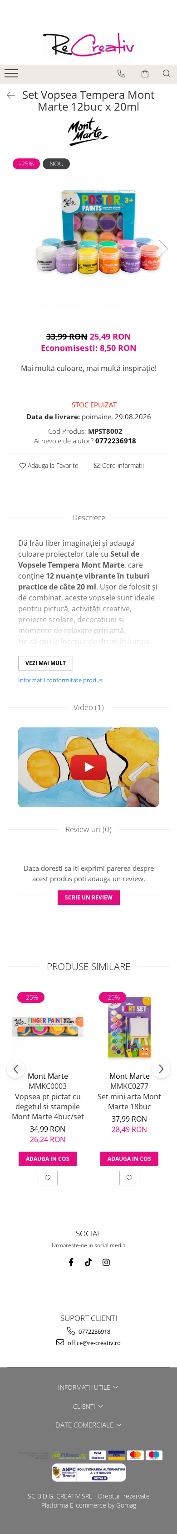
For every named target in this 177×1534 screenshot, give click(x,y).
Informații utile (85, 1387)
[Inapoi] (7, 95)
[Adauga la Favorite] (48, 1178)
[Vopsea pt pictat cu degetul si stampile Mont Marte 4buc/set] (47, 1026)
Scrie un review (89, 897)
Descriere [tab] (88, 517)
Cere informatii (122, 465)
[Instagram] (106, 1262)
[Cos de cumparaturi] (145, 74)
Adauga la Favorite (52, 465)
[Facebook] (71, 1262)
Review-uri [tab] (88, 829)
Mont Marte (48, 1076)
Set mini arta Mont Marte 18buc (129, 1102)
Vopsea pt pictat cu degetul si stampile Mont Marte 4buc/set (48, 1107)
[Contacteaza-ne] (121, 74)
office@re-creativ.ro (93, 1343)
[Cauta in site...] (167, 74)
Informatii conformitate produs (60, 680)
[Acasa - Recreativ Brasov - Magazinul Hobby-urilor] (88, 45)
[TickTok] (89, 1262)
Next (163, 248)
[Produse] (12, 76)
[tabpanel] (88, 239)
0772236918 (93, 1331)
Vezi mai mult (45, 663)
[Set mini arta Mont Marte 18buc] (129, 1026)
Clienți (85, 1406)
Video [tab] (89, 707)
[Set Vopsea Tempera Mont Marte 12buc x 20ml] (88, 239)
